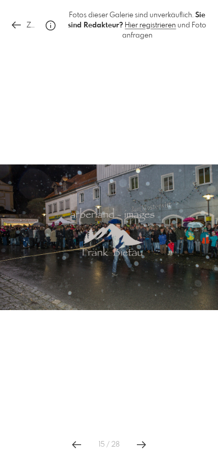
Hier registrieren (150, 25)
